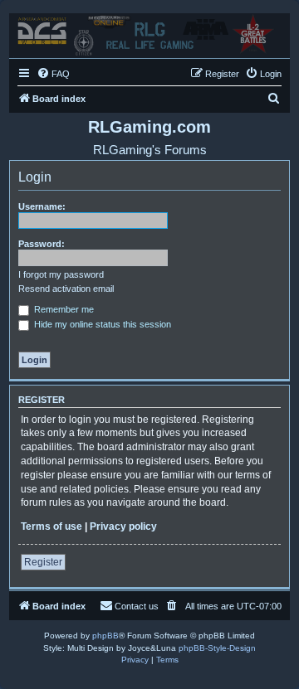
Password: (41, 244)
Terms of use (51, 526)
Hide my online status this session (101, 324)
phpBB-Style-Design (217, 648)
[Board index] (149, 31)
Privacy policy (123, 526)
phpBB (105, 635)
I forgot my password (61, 274)
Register (43, 562)
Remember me (63, 309)
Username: (42, 206)
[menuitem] (53, 74)
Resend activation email (66, 289)
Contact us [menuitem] (137, 606)
